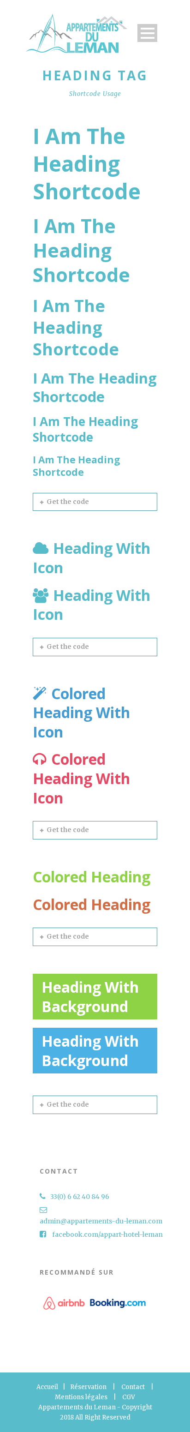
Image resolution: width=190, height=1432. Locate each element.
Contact (133, 1387)
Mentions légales (81, 1397)
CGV (128, 1397)
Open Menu (147, 33)
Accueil (47, 1387)
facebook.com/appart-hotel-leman (107, 1234)
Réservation (88, 1387)
